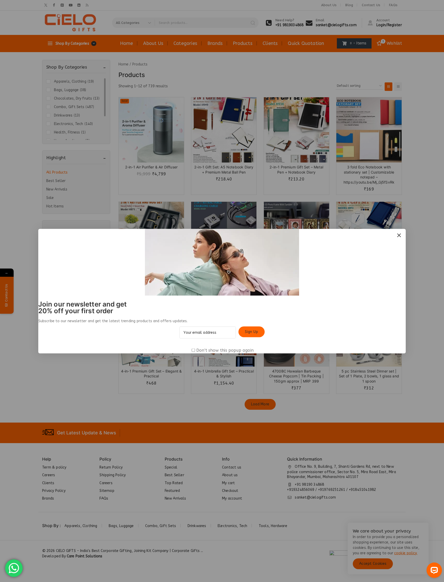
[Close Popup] (399, 235)
